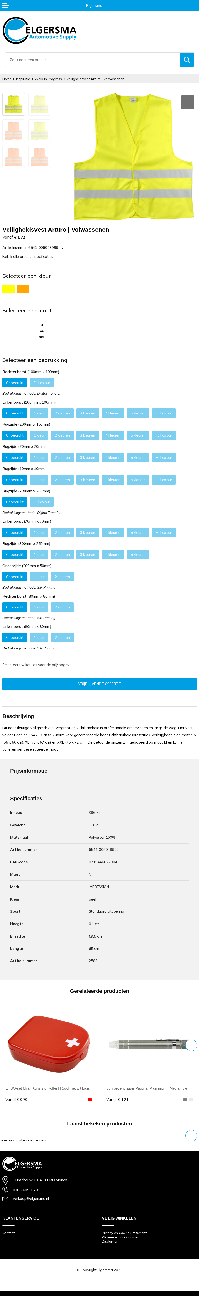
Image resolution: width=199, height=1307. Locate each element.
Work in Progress (48, 79)
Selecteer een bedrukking (34, 360)
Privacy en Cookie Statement (124, 1233)
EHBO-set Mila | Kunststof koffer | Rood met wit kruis (47, 1088)
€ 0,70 (16, 1099)
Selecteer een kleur (26, 275)
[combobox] (92, 60)
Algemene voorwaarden (120, 1237)
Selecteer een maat (27, 310)
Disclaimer (110, 1241)
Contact (8, 1233)
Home (6, 79)
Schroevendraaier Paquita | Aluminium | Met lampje (146, 1088)
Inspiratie (23, 79)
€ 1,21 (117, 1099)
